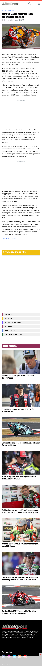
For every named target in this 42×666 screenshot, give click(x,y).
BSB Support (10, 331)
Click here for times (9, 238)
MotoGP (11, 10)
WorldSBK (9, 318)
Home (4, 10)
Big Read (8, 326)
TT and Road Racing (13, 335)
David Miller (9, 20)
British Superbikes (13, 322)
